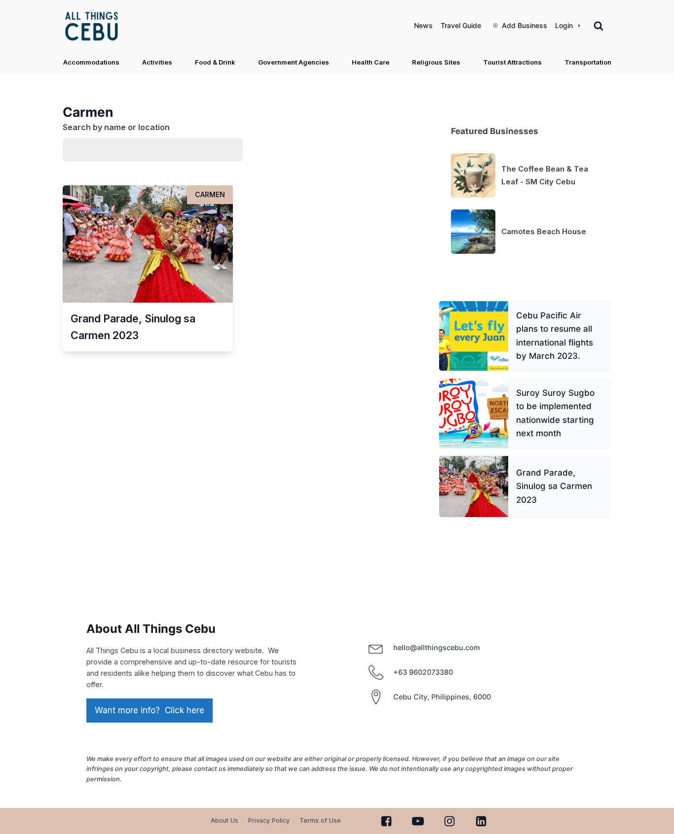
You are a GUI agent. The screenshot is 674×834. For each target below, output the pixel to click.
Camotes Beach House (543, 231)
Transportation (587, 62)
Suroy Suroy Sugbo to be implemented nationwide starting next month (555, 413)
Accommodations (91, 62)
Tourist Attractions (512, 62)
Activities (157, 62)
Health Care (370, 62)
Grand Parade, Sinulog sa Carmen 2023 (554, 486)
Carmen (210, 194)
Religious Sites (436, 62)
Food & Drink (215, 62)
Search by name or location (116, 127)
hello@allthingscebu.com (436, 647)
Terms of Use (320, 820)
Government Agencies (293, 62)
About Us (224, 820)
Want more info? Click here (149, 710)
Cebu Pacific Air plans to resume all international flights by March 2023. (554, 336)
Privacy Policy (269, 820)
